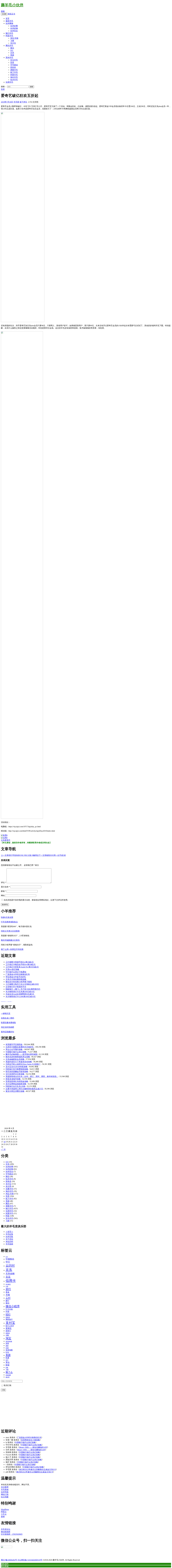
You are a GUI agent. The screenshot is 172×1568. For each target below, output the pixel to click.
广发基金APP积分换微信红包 (18, 974)
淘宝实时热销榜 (7, 1027)
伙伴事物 (9, 23)
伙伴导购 (4, 1492)
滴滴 (7, 1346)
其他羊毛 (9, 58)
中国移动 (10, 1259)
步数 (7, 1335)
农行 (8, 1289)
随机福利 (4, 1563)
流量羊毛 (9, 1189)
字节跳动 (14, 65)
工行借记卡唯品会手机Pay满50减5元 (21, 964)
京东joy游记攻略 (12, 969)
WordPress (5, 1509)
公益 (7, 1286)
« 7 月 (3, 1149)
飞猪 (12, 41)
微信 (12, 48)
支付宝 (13, 43)
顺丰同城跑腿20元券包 (10, 940)
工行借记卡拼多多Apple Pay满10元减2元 (22, 967)
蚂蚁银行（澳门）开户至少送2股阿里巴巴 (23, 989)
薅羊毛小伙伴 (12, 5)
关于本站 (9, 1239)
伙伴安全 (14, 31)
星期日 (8, 1333)
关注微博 (4, 1487)
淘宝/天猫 (14, 38)
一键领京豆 (5, 1013)
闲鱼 (7, 1367)
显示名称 (5, 887)
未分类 (8, 1186)
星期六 (8, 1331)
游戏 (7, 1343)
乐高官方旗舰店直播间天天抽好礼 (20, 1047)
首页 (7, 18)
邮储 (7, 1365)
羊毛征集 (9, 1234)
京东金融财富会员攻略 (15, 1059)
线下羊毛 (14, 72)
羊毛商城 (4, 1489)
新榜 (3, 1517)
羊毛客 (16, 102)
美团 (12, 55)
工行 (8, 1297)
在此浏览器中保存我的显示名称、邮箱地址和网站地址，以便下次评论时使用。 (36, 900)
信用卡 (11, 1280)
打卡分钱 (9, 1309)
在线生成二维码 (7, 1018)
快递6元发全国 (7, 917)
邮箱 (3, 891)
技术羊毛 (14, 80)
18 (4, 1142)
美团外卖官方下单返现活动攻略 (19, 1062)
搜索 (3, 11)
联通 (7, 1358)
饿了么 (9, 1372)
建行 (7, 1301)
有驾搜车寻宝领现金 (14, 1044)
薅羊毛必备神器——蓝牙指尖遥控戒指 (21, 1054)
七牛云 (4, 1514)
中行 (8, 1262)
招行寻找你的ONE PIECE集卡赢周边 (20, 855)
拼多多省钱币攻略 (13, 1079)
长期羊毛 (9, 82)
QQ (11, 50)
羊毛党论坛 (5, 1529)
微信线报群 (5, 1532)
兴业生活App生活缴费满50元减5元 (20, 994)
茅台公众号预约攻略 (14, 1049)
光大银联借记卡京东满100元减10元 (20, 992)
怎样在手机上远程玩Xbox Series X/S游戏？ (23, 1064)
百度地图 (9, 1350)
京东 (12, 53)
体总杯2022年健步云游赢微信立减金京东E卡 (37, 1469)
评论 (3, 882)
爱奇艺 (7, 840)
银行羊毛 (9, 33)
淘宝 (8, 1338)
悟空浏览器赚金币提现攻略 (17, 1071)
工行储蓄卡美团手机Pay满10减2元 (20, 962)
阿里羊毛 (9, 36)
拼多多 (13, 67)
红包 (7, 1352)
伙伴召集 (9, 1237)
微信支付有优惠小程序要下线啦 (19, 982)
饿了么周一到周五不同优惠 (12, 949)
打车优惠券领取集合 (9, 922)
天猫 (8, 1295)
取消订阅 (7, 1385)
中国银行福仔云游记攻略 (16, 1052)
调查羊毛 (14, 70)
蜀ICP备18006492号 (9, 1560)
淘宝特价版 (9, 1341)
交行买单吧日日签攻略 (15, 1074)
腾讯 (7, 1204)
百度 (12, 62)
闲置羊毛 (14, 75)
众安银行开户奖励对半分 (16, 987)
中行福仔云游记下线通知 (16, 972)
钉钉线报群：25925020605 (11, 1534)
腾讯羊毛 (9, 46)
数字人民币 (10, 1326)
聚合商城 (4, 1566)
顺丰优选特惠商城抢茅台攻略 (18, 1057)
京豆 (8, 1276)
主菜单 (4, 14)
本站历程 (9, 1242)
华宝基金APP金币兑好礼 (16, 977)
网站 (3, 896)
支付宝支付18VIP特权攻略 (16, 1067)
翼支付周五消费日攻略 (15, 1091)
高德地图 (8, 1375)
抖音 (7, 1312)
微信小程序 (13, 1306)
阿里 (7, 1216)
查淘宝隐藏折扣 (7, 1032)
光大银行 (8, 1284)
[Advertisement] (71, 1110)
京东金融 (10, 1273)
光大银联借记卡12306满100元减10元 (21, 996)
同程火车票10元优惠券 (10, 931)
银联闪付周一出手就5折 (52, 855)
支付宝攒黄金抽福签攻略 (16, 1084)
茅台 (8, 1362)
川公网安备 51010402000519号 (29, 1560)
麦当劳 (7, 1377)
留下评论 (23, 102)
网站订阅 (4, 1494)
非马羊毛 (14, 60)
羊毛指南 (9, 1244)
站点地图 (4, 1497)
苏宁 (7, 1360)
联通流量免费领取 (8, 1023)
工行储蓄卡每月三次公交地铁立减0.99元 (22, 984)
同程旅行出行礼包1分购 (15, 1086)
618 (7, 1256)
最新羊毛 (9, 21)
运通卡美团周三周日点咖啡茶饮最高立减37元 (24, 1089)
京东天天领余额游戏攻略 (16, 979)
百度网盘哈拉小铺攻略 (30, 1440)
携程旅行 (9, 1319)
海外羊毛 (14, 77)
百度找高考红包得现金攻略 (17, 1081)
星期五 (9, 1328)
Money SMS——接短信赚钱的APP (33, 1447)
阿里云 (4, 1512)
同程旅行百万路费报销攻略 (17, 1069)
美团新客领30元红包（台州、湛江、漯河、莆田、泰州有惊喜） (32, 1076)
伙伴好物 (14, 28)
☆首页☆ (9, 1232)
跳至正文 (11, 14)
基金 (7, 1292)
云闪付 (10, 1265)
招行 (8, 1314)
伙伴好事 (14, 26)
